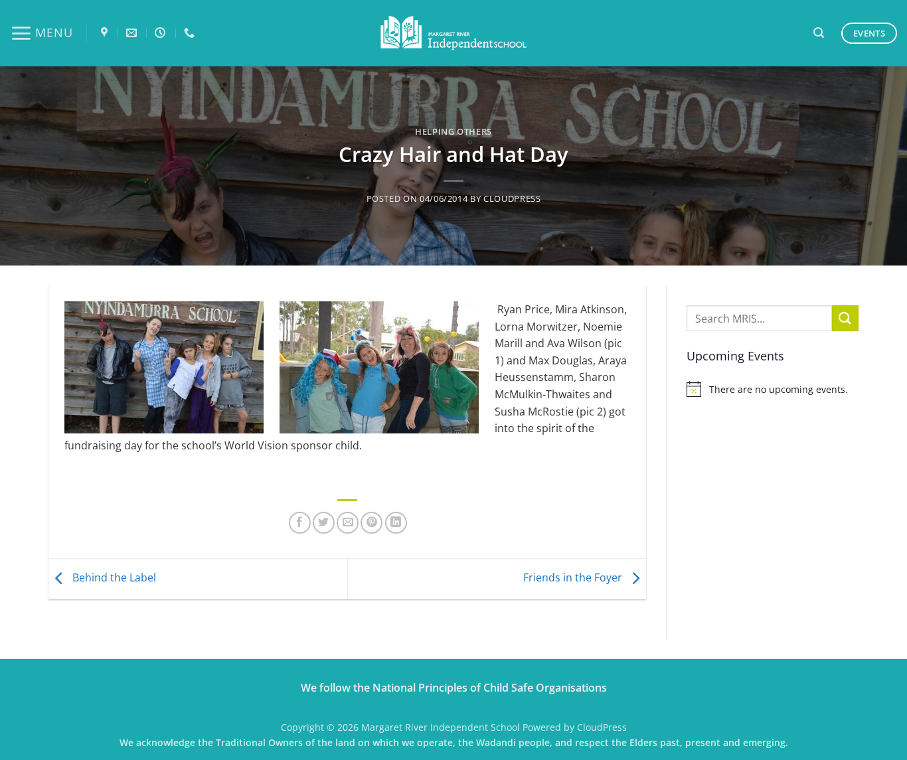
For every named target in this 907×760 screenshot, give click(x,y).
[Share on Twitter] (324, 523)
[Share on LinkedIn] (396, 523)
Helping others (453, 131)
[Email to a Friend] (348, 523)
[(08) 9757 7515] (191, 33)
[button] (41, 33)
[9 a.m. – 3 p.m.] (162, 33)
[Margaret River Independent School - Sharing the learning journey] (453, 33)
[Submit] (845, 318)
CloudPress (511, 198)
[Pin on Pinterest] (371, 523)
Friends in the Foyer (574, 577)
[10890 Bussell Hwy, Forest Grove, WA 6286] (106, 33)
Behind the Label (113, 577)
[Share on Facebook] (300, 523)
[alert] (773, 389)
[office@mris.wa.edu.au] (133, 33)
